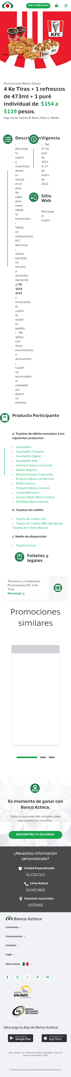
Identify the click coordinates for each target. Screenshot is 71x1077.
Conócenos (12, 927)
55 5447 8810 (35, 890)
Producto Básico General (32, 488)
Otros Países (13, 964)
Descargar (15, 593)
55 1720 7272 (35, 875)
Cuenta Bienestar (28, 493)
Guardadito (23, 447)
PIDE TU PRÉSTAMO (38, 6)
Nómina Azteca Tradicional (34, 475)
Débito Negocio (26, 470)
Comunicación (14, 936)
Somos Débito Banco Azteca (35, 497)
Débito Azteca (25, 484)
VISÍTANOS (35, 905)
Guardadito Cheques (30, 452)
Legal (9, 955)
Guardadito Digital (28, 456)
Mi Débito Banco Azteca (32, 502)
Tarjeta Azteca (26, 546)
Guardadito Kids (27, 461)
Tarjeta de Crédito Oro (31, 519)
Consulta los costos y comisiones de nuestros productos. (35, 1070)
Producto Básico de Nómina (35, 479)
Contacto (11, 945)
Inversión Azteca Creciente (34, 465)
